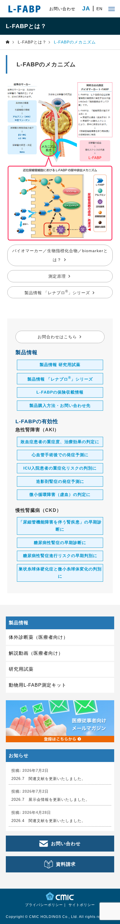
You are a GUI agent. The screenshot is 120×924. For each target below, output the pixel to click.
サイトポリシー (81, 905)
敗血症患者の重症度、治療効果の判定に (60, 441)
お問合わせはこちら (57, 336)
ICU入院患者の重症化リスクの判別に (60, 468)
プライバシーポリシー (44, 905)
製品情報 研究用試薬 (60, 364)
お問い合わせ (62, 8)
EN (99, 9)
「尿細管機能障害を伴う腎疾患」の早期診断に (60, 526)
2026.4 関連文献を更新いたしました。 (48, 820)
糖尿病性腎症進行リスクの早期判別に (60, 555)
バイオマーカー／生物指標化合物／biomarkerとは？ (60, 255)
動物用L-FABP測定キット (37, 685)
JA (86, 9)
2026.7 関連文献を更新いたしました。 (48, 778)
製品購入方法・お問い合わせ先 (60, 405)
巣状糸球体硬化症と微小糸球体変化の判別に (60, 573)
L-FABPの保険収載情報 (60, 392)
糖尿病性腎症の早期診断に (60, 542)
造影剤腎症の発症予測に (60, 481)
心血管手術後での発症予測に (60, 454)
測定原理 (57, 276)
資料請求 (66, 864)
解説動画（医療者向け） (36, 653)
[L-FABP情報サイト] (24, 8)
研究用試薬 (21, 669)
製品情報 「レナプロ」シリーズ (57, 292)
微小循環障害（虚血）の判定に (60, 494)
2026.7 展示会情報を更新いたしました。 (50, 799)
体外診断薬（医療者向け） (38, 637)
